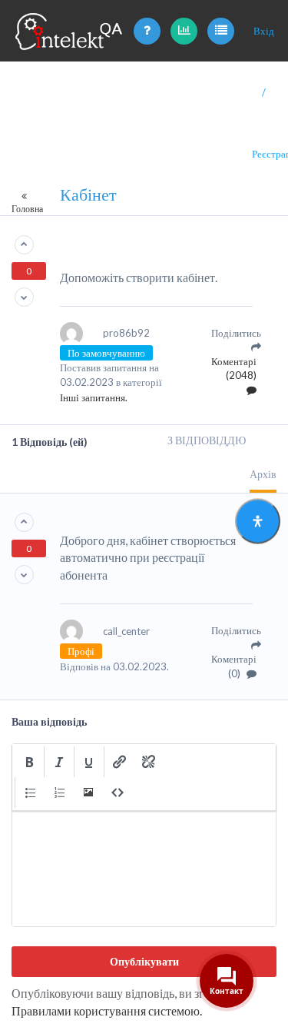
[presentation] (29, 761)
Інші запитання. (93, 397)
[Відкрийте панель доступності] (257, 521)
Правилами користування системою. (107, 1010)
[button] (29, 762)
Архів (263, 473)
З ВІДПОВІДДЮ (206, 440)
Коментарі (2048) (234, 368)
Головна (27, 208)
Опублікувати (144, 961)
